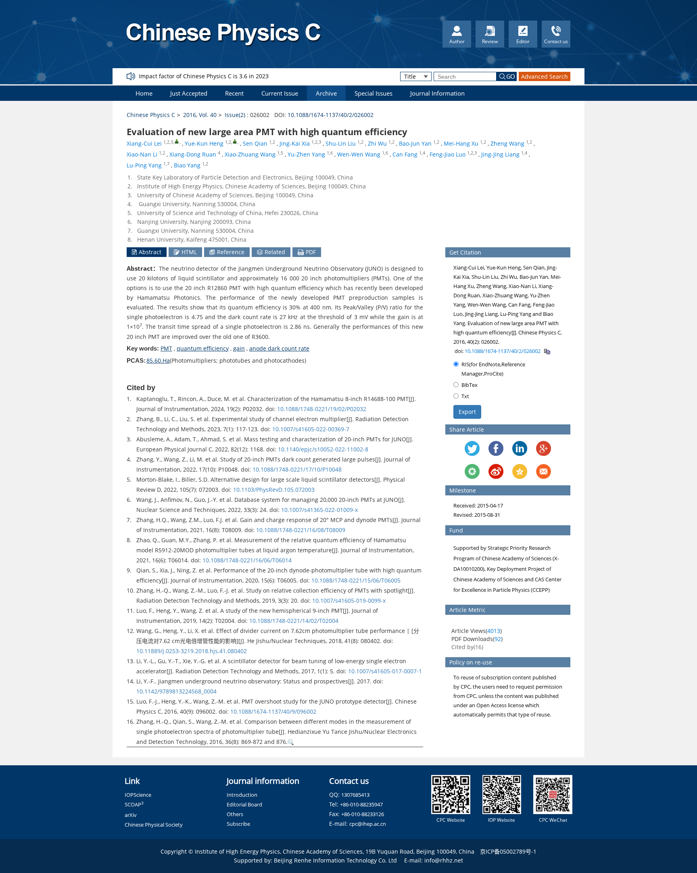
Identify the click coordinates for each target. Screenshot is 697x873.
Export (467, 412)
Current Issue (279, 93)
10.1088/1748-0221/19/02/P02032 (321, 409)
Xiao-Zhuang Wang (250, 154)
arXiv (131, 815)
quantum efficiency (203, 348)
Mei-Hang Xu (461, 143)
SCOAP (134, 804)
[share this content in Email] (543, 471)
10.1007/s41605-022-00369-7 (310, 429)
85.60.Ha (158, 360)
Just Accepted (188, 93)
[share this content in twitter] (472, 448)
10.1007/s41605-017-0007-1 (385, 671)
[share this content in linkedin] (519, 448)
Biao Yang (187, 165)
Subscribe (238, 823)
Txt (465, 396)
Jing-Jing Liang (500, 154)
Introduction (242, 794)
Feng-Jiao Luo (447, 154)
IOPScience (138, 794)
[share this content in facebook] (495, 448)
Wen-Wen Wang (358, 154)
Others (235, 814)
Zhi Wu (377, 143)
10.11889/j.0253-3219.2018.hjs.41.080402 (191, 651)
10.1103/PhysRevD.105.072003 (274, 489)
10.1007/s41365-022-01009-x (319, 510)
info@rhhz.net (443, 860)
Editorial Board (244, 804)
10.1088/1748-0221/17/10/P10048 (297, 469)
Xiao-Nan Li (142, 154)
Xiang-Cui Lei (144, 143)
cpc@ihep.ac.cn (367, 823)
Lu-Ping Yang (144, 165)
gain (239, 348)
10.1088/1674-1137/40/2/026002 (331, 115)
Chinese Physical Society (154, 824)
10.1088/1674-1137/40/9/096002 (273, 711)
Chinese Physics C (151, 115)
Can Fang (404, 154)
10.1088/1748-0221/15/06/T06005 (356, 580)
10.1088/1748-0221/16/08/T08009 (300, 530)
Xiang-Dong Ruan (192, 154)
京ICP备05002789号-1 (508, 851)
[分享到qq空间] (519, 471)
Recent (234, 93)
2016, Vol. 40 (200, 115)
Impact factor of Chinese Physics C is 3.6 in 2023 (204, 76)
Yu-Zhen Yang (306, 154)
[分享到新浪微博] (495, 471)
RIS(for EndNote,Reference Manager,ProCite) (493, 369)
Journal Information (437, 93)
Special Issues (373, 93)
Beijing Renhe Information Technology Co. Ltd (335, 860)
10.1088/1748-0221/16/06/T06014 (247, 560)
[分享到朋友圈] (472, 471)
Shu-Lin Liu (341, 143)
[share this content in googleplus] (543, 448)
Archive (326, 93)
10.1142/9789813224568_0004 (176, 691)
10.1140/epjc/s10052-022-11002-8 (323, 449)
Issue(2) (235, 115)
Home (144, 93)
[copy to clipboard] (547, 351)
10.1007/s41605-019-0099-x (349, 600)
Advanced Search (544, 76)
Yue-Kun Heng (204, 143)
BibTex (469, 384)
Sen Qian (255, 143)
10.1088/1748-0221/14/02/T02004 (293, 620)
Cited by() (467, 647)
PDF (311, 252)
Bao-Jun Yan (415, 143)
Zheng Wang (507, 143)
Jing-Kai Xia (295, 143)
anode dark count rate (279, 348)
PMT (166, 348)
